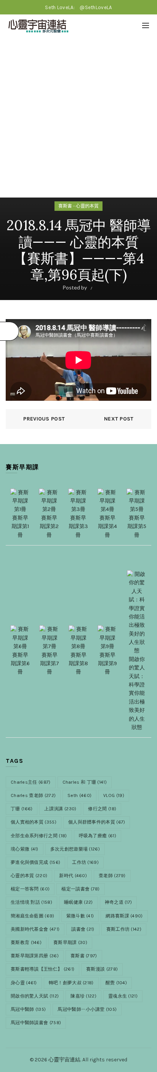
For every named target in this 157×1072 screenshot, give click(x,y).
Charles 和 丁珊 (84, 782)
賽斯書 (83, 955)
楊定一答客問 (30, 889)
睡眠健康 (78, 902)
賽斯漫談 (102, 969)
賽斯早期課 (70, 942)
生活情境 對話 (31, 902)
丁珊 (21, 808)
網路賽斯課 (124, 916)
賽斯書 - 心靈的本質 (78, 206)
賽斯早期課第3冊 (78, 526)
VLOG (113, 795)
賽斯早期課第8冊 (78, 663)
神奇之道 (118, 902)
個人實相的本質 (33, 822)
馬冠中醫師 (28, 1009)
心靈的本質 (29, 875)
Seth (79, 795)
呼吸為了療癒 (97, 835)
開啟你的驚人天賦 (35, 996)
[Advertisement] (78, 119)
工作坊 (85, 862)
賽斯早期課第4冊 (107, 526)
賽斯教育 (26, 942)
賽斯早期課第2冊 (49, 526)
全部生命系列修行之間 (39, 835)
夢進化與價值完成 (35, 862)
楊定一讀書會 (80, 889)
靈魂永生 (123, 996)
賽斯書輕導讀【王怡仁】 (42, 969)
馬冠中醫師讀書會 (36, 1022)
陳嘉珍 (83, 996)
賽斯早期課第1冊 (20, 526)
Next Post (119, 419)
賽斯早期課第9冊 (107, 663)
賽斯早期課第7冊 (49, 663)
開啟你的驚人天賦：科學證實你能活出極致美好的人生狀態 (137, 693)
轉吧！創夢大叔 (71, 982)
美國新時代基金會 (35, 929)
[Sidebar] (9, 331)
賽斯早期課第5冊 (136, 526)
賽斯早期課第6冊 (20, 663)
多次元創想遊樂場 (75, 849)
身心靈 (24, 982)
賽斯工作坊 (123, 929)
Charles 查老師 (33, 795)
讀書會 (82, 929)
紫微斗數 (80, 916)
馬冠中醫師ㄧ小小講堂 (87, 1009)
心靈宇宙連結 (64, 1059)
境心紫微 (24, 849)
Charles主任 (31, 782)
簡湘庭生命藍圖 (32, 916)
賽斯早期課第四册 (35, 955)
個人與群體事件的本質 (96, 822)
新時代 (73, 875)
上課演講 (60, 808)
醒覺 (116, 982)
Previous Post (44, 419)
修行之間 (102, 808)
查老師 (112, 875)
